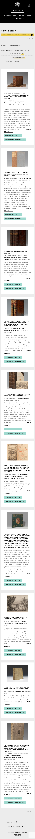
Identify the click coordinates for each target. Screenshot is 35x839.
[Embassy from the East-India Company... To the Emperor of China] (17, 452)
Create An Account (14, 826)
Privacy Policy (17, 834)
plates (27, 111)
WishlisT (21, 15)
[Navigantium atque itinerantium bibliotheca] (17, 307)
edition (9, 109)
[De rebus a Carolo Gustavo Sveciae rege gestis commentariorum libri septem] (17, 731)
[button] (16, 18)
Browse (3, 45)
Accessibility (17, 835)
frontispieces (13, 339)
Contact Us (11, 822)
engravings (14, 491)
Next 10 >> (30, 38)
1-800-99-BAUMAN (18, 10)
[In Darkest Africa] (17, 380)
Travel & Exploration (14, 45)
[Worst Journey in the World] (17, 159)
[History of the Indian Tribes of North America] (17, 238)
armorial (18, 782)
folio (25, 113)
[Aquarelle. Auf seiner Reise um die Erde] (17, 520)
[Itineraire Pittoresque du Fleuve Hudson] (17, 603)
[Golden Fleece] (17, 673)
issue (18, 183)
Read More (8, 132)
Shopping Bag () (11, 15)
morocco (10, 278)
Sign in (29, 15)
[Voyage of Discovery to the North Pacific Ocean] (17, 80)
